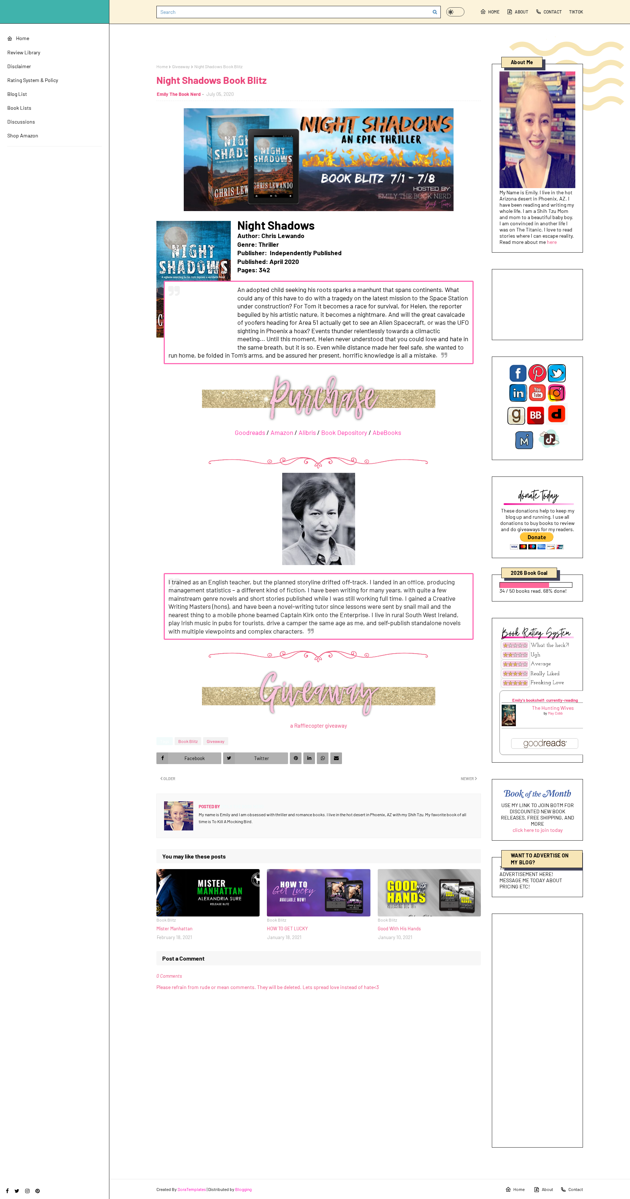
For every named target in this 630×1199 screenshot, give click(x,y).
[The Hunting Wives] (509, 724)
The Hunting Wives (553, 708)
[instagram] (27, 1191)
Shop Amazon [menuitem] (22, 135)
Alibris (307, 432)
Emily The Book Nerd (179, 94)
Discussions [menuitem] (21, 121)
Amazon (282, 432)
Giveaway (181, 66)
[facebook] (7, 1191)
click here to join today (538, 830)
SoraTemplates (192, 1189)
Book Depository (344, 432)
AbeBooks (387, 432)
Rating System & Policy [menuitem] (32, 80)
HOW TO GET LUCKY (287, 928)
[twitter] (17, 1191)
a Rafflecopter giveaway (318, 725)
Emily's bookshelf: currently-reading (545, 700)
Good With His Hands (399, 928)
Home (493, 11)
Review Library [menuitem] (23, 52)
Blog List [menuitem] (17, 94)
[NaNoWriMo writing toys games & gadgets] (537, 585)
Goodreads (250, 432)
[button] (455, 11)
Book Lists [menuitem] (19, 108)
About (521, 11)
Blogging (243, 1189)
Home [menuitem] (22, 38)
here (552, 242)
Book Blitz (188, 741)
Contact (553, 11)
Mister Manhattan (174, 928)
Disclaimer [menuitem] (19, 66)
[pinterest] (37, 1191)
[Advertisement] (537, 1030)
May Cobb (555, 713)
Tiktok (576, 11)
